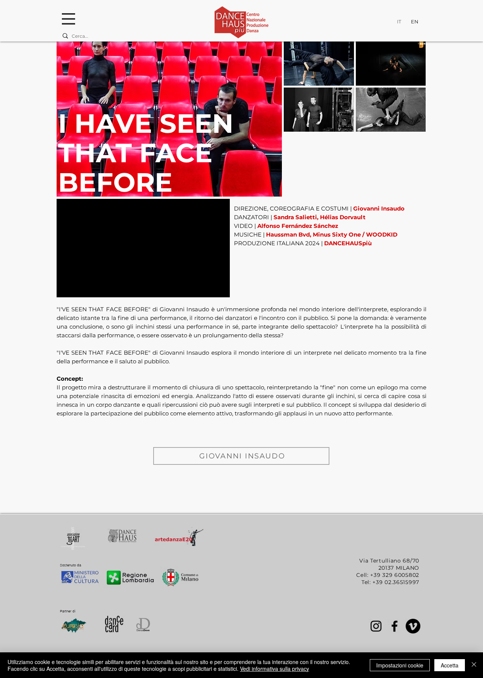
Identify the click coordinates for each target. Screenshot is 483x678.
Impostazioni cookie (399, 665)
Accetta (449, 665)
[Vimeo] (413, 626)
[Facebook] (394, 626)
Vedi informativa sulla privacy (274, 668)
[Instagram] (376, 626)
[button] (68, 19)
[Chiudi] (473, 665)
